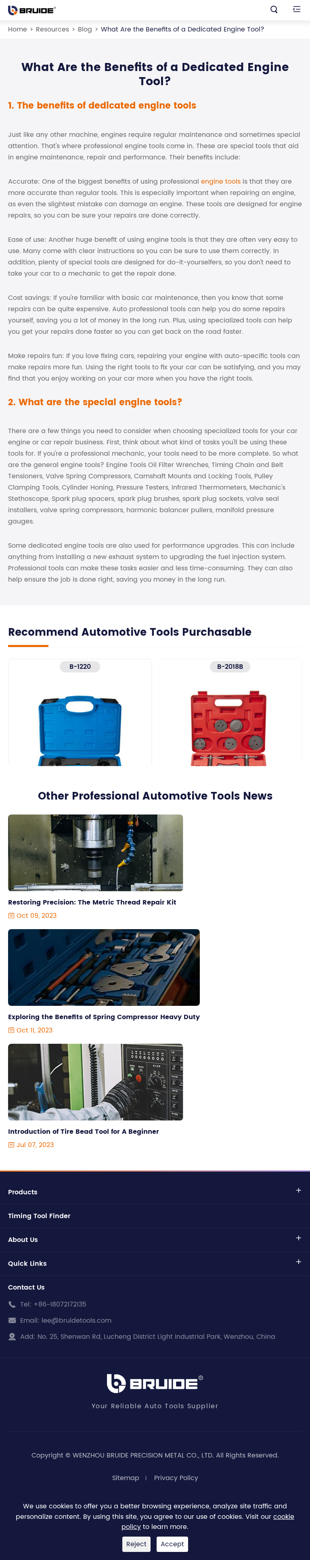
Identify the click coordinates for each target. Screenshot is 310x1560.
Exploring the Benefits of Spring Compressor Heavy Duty (104, 1017)
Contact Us (26, 1287)
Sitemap (125, 1478)
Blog (85, 29)
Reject (136, 1544)
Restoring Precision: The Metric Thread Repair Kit (92, 902)
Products (23, 1192)
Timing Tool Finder (39, 1216)
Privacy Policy (176, 1478)
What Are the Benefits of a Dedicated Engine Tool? (182, 29)
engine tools (221, 181)
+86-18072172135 (60, 1304)
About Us (23, 1240)
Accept (172, 1544)
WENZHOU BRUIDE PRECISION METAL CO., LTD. (143, 1455)
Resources (52, 29)
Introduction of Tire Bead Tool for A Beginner (83, 1132)
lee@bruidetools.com (76, 1320)
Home (17, 29)
